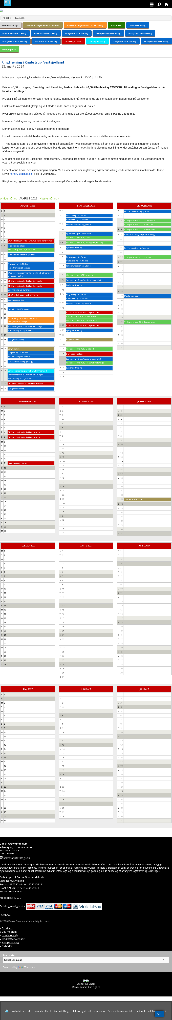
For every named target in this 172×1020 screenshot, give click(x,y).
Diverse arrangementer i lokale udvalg (85, 25)
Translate (30, 967)
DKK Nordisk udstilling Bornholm (23, 295)
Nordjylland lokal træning (140, 33)
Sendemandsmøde (133, 499)
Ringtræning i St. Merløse (18, 264)
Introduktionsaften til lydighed (21, 254)
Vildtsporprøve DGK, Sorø (78, 237)
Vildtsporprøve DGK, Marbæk (79, 275)
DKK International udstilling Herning (24, 432)
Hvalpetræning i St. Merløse (19, 268)
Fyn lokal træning (138, 25)
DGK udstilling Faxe (74, 354)
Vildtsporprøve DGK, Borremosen (140, 229)
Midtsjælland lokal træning (108, 33)
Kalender (20, 18)
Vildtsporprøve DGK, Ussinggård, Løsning (84, 242)
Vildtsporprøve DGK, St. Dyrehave (139, 220)
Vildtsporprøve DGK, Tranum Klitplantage (85, 362)
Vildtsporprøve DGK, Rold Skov (138, 224)
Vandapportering (97, 41)
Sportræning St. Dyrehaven (20, 290)
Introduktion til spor (17, 245)
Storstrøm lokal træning (46, 41)
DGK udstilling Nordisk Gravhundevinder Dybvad (30, 240)
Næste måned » (49, 198)
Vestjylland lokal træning (124, 41)
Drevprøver (116, 25)
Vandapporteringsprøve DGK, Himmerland (27, 371)
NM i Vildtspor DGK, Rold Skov (21, 249)
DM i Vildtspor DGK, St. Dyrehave (81, 316)
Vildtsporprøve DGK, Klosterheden (82, 320)
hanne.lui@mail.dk (21, 173)
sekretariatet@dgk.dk (16, 858)
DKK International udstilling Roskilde (82, 312)
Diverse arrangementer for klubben (42, 25)
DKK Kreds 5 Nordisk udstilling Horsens (25, 383)
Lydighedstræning (16, 300)
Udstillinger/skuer (73, 41)
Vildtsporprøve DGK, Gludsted (80, 349)
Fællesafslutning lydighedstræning (139, 234)
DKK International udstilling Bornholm (25, 281)
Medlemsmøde (131, 296)
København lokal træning (45, 33)
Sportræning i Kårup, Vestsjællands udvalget (25, 326)
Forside (7, 18)
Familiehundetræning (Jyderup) (20, 361)
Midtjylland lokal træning (76, 33)
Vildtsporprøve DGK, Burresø (137, 257)
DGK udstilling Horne (17, 463)
